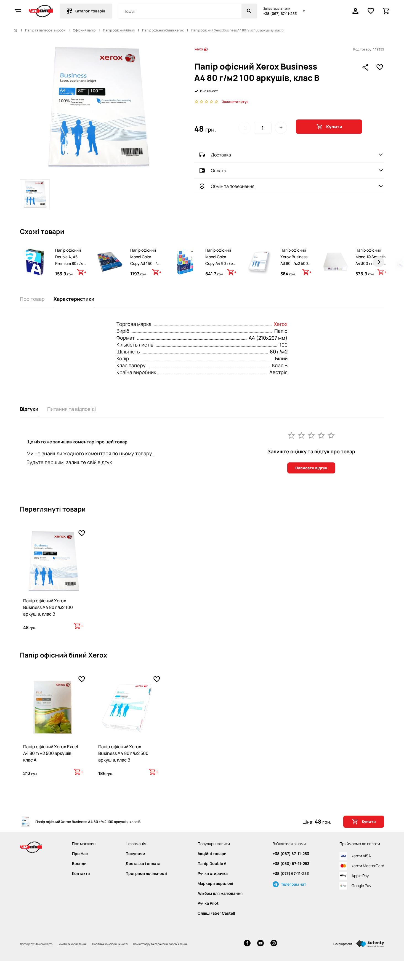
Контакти (81, 873)
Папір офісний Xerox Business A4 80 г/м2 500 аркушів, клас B (123, 753)
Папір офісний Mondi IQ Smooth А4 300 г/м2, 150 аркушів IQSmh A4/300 (370, 263)
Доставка (221, 155)
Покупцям (135, 853)
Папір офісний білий (119, 30)
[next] (378, 261)
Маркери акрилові (215, 883)
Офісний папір (84, 30)
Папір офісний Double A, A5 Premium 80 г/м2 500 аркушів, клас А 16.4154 (70, 263)
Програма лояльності (146, 873)
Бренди (79, 863)
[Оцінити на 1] (291, 435)
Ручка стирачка (213, 873)
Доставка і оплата (143, 863)
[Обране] (370, 11)
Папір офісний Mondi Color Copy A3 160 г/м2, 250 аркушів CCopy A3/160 (145, 263)
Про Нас (80, 853)
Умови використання (73, 944)
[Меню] (17, 11)
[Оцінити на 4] (321, 435)
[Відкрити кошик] (386, 11)
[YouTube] (260, 944)
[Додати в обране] (379, 67)
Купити (334, 127)
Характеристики (74, 299)
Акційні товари (212, 853)
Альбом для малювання (220, 893)
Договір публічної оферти (36, 944)
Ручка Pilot (208, 903)
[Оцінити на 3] (311, 435)
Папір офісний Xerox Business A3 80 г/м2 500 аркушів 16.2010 (295, 260)
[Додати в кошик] (81, 272)
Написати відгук (311, 467)
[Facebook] (247, 944)
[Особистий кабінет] (355, 11)
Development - (343, 944)
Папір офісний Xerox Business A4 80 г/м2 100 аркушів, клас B (48, 607)
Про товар (32, 299)
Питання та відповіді (71, 409)
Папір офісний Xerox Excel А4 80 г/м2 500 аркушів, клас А (50, 753)
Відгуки (29, 409)
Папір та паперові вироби (45, 30)
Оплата (218, 170)
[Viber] (273, 944)
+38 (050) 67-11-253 (291, 863)
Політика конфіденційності (109, 944)
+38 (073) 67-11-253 (291, 873)
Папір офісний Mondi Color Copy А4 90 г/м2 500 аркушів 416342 (220, 263)
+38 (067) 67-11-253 (280, 13)
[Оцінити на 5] (331, 435)
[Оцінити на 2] (301, 435)
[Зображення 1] (35, 194)
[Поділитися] (365, 67)
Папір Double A (212, 863)
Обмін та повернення (232, 186)
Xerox (281, 324)
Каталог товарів (90, 11)
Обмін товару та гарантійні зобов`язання (160, 944)
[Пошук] (249, 11)
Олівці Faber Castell (216, 913)
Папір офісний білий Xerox (163, 30)
